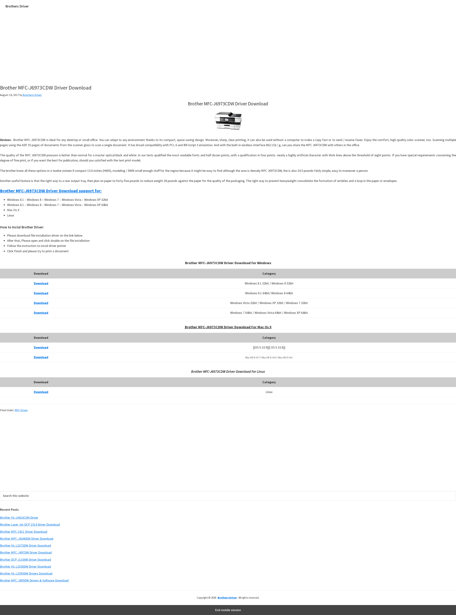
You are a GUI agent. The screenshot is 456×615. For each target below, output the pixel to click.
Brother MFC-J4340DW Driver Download (26, 539)
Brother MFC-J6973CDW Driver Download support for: (51, 190)
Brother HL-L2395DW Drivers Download (26, 573)
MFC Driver (21, 410)
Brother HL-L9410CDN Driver (19, 517)
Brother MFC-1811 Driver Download (23, 532)
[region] (194, 53)
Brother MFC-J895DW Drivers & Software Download (34, 580)
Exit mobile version (228, 610)
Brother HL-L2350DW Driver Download (25, 566)
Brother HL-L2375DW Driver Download (25, 545)
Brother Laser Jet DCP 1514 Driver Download (30, 524)
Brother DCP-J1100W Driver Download (25, 560)
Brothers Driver (17, 6)
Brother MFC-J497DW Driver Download (26, 552)
